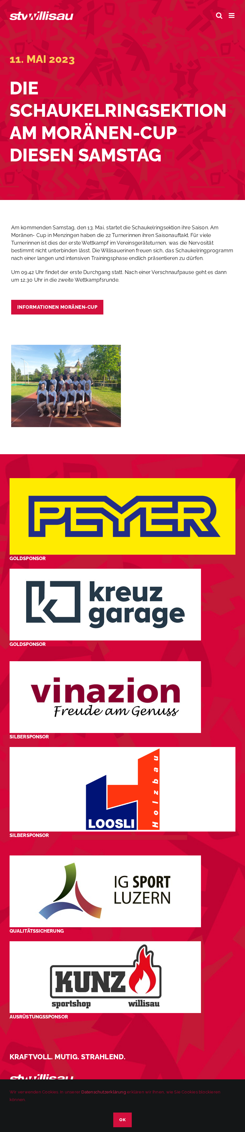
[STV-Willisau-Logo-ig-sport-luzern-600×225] (105, 858)
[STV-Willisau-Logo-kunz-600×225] (105, 944)
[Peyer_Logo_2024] (122, 480)
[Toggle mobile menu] (232, 15)
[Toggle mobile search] (219, 15)
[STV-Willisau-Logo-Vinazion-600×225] (105, 664)
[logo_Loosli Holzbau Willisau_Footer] (122, 749)
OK (122, 1119)
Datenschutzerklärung (103, 1092)
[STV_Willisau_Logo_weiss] (41, 1077)
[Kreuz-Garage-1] (105, 571)
